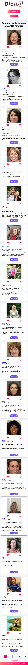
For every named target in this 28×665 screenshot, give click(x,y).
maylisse (4, 206)
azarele (3, 596)
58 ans (8, 324)
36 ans (7, 246)
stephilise (4, 128)
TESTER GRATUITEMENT (14, 11)
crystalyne (4, 362)
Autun (3, 402)
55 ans (7, 402)
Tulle (3, 51)
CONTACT (24, 663)
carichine (4, 284)
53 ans (8, 559)
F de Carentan (5, 167)
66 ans (9, 285)
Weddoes (4, 88)
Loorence (4, 49)
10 (16, 659)
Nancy (3, 90)
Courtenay (4, 519)
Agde (3, 207)
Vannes (3, 129)
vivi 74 (3, 479)
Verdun (3, 637)
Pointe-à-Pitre (5, 441)
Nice (3, 598)
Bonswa (4, 440)
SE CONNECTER (14, 16)
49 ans (9, 168)
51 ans (6, 51)
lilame (3, 245)
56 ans (8, 637)
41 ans (10, 480)
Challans (4, 285)
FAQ (8, 663)
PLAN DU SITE (17, 663)
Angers (3, 324)
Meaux (3, 363)
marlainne (4, 323)
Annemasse (5, 480)
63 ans (10, 519)
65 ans (8, 129)
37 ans (7, 207)
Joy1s (3, 518)
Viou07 (3, 557)
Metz (3, 246)
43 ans (8, 363)
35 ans (7, 598)
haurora (4, 635)
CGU (11, 663)
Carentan (4, 168)
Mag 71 (3, 401)
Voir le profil (14, 64)
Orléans (4, 559)
